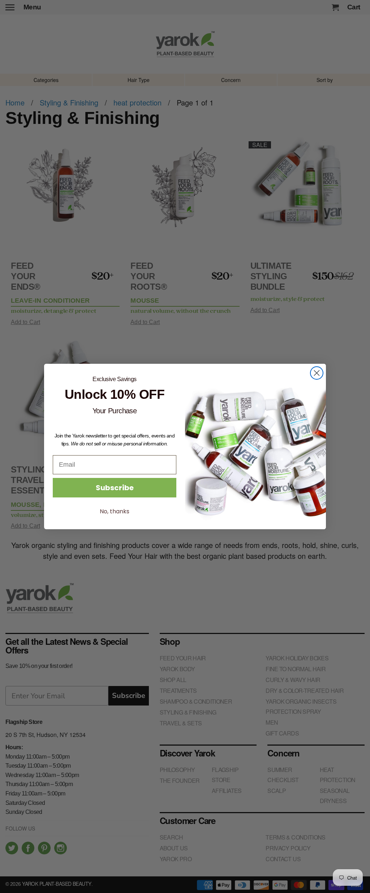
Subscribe (115, 488)
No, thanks (114, 511)
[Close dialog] (316, 373)
